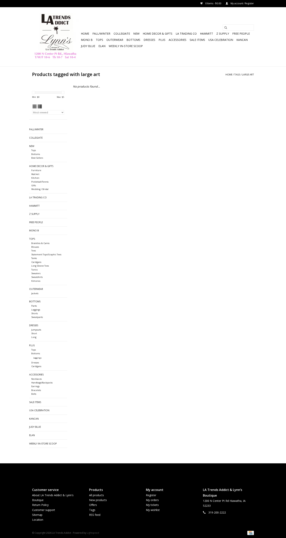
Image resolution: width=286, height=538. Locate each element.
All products (96, 495)
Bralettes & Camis (40, 243)
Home (85, 33)
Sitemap (37, 515)
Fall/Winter (101, 33)
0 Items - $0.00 (213, 3)
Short (34, 333)
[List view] (40, 106)
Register (151, 495)
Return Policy (40, 505)
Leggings (35, 309)
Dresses (149, 40)
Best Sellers (37, 157)
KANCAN (242, 40)
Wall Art (35, 174)
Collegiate (122, 33)
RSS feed (94, 515)
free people (241, 33)
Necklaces (36, 378)
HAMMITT (206, 33)
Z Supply (222, 33)
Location (37, 519)
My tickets (152, 505)
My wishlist (153, 510)
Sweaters (35, 273)
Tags (237, 74)
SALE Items (197, 40)
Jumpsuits (36, 329)
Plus (162, 40)
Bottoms (133, 40)
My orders (152, 500)
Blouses (35, 246)
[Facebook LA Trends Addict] (139, 472)
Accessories (177, 40)
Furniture (36, 170)
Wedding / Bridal (39, 189)
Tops (99, 40)
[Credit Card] (250, 532)
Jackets (34, 293)
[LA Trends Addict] (56, 37)
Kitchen (35, 177)
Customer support (43, 510)
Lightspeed (93, 533)
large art (248, 74)
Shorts (34, 313)
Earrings (35, 386)
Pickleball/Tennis (39, 181)
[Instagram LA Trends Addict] (146, 472)
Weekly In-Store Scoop (126, 46)
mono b (87, 40)
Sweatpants (37, 317)
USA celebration (220, 40)
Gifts (33, 185)
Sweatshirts (37, 277)
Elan (101, 46)
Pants (34, 305)
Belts (33, 393)
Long (33, 337)
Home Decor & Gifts (157, 33)
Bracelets (36, 390)
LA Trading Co (186, 33)
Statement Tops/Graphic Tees (46, 254)
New (136, 33)
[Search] (226, 27)
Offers (93, 505)
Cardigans (36, 262)
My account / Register (242, 3)
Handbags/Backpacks (42, 382)
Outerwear (114, 40)
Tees (33, 250)
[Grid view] (35, 106)
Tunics (34, 269)
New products (98, 500)
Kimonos (35, 280)
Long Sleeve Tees (40, 265)
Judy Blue (88, 46)
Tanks (34, 258)
